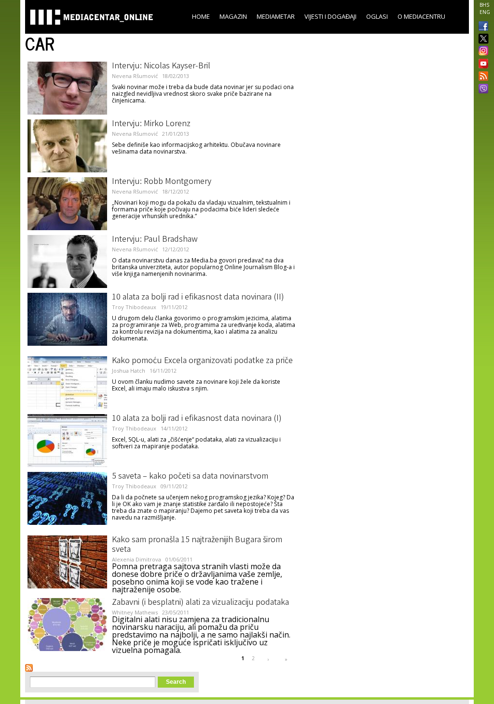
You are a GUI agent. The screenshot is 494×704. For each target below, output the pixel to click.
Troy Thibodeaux (134, 307)
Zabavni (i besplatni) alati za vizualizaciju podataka (200, 603)
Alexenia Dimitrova (136, 559)
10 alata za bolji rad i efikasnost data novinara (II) (198, 297)
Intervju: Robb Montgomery (161, 182)
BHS (484, 4)
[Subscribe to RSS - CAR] (29, 668)
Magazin (233, 16)
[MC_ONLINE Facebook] (481, 27)
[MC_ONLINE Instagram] (481, 51)
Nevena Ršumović (135, 75)
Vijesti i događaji (330, 16)
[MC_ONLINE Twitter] (481, 39)
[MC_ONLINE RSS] (481, 77)
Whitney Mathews (135, 612)
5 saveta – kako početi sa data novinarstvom (190, 476)
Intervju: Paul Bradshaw (155, 240)
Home (201, 16)
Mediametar (276, 16)
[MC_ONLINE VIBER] (481, 89)
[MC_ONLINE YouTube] (481, 63)
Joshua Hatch (128, 370)
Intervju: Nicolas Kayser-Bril (161, 66)
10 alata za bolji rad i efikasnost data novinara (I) (197, 419)
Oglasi (377, 16)
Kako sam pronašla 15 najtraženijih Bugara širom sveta (197, 545)
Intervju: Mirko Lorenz (151, 124)
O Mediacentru (421, 16)
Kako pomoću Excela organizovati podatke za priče (202, 361)
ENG (485, 12)
